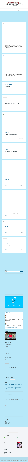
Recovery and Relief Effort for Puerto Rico (11, 134)
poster (19, 387)
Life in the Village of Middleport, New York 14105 (14, 4)
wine (20, 388)
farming (18, 384)
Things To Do (12, 9)
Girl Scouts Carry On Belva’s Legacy (11, 181)
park (12, 387)
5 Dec (5, 318)
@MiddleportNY (13, 323)
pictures (16, 387)
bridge (9, 384)
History (9, 385)
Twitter (17, 327)
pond (17, 387)
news (5, 387)
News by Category (6, 432)
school (10, 388)
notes (8, 387)
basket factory (7, 384)
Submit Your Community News (24, 9)
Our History (9, 9)
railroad (20, 387)
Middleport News (7, 132)
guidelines (19, 384)
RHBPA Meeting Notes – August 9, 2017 (11, 151)
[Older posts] (4, 255)
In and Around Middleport (12, 209)
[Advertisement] (14, 17)
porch (18, 387)
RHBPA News (6, 149)
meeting (14, 385)
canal (14, 384)
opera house (11, 387)
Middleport (17, 385)
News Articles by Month (7, 379)
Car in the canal (7, 86)
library (12, 385)
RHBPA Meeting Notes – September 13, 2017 (12, 103)
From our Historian (7, 179)
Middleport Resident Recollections (8, 84)
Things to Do (7, 348)
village (16, 388)
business (12, 384)
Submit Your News (8, 353)
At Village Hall (19, 10)
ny (9, 387)
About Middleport (6, 9)
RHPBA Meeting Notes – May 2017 (10, 245)
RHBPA (6, 388)
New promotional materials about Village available (15, 400)
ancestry (5, 384)
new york (7, 387)
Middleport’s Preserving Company (10, 72)
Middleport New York (9, 323)
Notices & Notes (16, 9)
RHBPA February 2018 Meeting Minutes (11, 43)
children (16, 384)
